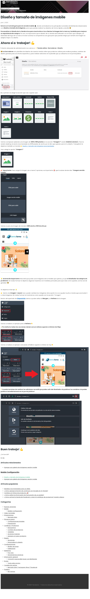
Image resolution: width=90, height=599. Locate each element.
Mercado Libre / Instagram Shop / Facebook (22, 567)
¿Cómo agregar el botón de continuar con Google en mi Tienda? (26, 491)
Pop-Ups (11, 553)
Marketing (7, 551)
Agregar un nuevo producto (17, 536)
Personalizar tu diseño (15, 542)
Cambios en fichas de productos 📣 (16, 493)
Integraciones (9, 515)
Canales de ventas (10, 565)
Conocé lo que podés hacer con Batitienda (22, 559)
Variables (11, 532)
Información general (11, 557)
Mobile (10, 10)
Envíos (6, 561)
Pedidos (7, 569)
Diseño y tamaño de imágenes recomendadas (38, 146)
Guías (6, 10)
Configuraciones (9, 544)
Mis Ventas (11, 571)
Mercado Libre (12, 517)
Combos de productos (15, 530)
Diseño (6, 538)
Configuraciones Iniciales (16, 521)
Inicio (2, 10)
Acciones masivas (14, 534)
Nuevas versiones (10, 507)
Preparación (12, 523)
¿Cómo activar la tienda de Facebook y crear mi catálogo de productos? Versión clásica (34, 497)
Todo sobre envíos (14, 563)
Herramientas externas (15, 555)
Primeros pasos (9, 519)
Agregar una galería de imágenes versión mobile (20, 467)
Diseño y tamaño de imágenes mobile (17, 477)
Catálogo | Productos (11, 525)
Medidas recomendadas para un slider (17, 489)
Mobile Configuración (19, 10)
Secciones (11, 540)
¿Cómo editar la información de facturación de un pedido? (24, 495)
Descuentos (12, 528)
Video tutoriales (9, 513)
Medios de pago (13, 546)
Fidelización (11, 548)
